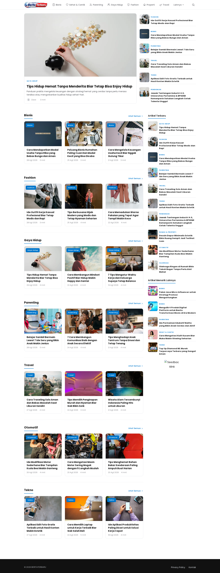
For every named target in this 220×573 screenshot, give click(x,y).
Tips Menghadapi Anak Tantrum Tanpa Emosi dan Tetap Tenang (124, 340)
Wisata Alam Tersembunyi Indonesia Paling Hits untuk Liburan (124, 403)
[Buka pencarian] (193, 4)
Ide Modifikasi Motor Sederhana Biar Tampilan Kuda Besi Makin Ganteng (42, 465)
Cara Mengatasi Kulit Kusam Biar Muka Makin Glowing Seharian (177, 337)
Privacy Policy (178, 567)
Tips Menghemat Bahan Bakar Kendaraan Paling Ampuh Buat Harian (123, 465)
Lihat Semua (134, 116)
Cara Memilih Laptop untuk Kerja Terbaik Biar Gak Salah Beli (82, 527)
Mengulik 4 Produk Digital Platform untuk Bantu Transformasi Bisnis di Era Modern (177, 310)
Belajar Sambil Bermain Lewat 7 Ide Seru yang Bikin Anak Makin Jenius (172, 51)
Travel (154, 60)
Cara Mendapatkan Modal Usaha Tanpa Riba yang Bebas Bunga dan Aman (172, 36)
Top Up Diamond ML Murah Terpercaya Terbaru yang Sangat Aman (177, 351)
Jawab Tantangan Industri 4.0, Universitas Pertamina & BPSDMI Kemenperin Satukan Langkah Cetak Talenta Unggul (171, 97)
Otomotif (31, 437)
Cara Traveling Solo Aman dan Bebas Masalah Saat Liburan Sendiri (171, 65)
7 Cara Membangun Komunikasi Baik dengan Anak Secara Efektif (82, 340)
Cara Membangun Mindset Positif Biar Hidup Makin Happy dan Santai (83, 278)
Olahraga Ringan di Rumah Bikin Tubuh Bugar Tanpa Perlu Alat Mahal (176, 269)
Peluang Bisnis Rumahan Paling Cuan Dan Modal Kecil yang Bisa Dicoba (82, 153)
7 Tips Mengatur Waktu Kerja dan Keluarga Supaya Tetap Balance (122, 278)
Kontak (192, 567)
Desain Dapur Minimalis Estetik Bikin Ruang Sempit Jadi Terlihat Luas (176, 238)
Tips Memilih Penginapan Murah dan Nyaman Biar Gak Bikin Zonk (82, 403)
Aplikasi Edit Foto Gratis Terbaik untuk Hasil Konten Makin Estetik (171, 80)
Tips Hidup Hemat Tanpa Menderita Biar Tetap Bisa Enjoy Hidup (79, 86)
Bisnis (153, 31)
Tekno (154, 75)
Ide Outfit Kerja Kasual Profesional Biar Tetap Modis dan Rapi (172, 22)
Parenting (156, 46)
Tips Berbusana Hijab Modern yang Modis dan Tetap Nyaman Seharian (82, 215)
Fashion (154, 17)
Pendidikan (156, 89)
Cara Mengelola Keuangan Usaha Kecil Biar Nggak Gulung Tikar (124, 153)
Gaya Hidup (32, 81)
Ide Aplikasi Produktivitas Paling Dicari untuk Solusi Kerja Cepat (123, 527)
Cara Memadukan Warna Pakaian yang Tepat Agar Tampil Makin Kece (123, 215)
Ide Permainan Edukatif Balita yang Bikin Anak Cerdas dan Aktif (177, 324)
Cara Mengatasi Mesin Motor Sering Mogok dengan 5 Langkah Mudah (83, 465)
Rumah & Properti (167, 232)
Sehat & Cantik (166, 332)
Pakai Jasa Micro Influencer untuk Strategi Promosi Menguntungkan (177, 295)
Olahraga (164, 263)
